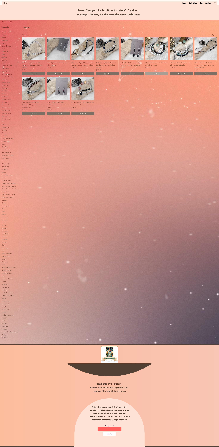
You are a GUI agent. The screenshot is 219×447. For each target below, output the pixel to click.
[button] (208, 3)
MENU (5, 3)
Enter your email (109, 425)
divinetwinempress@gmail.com (113, 387)
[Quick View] (33, 48)
